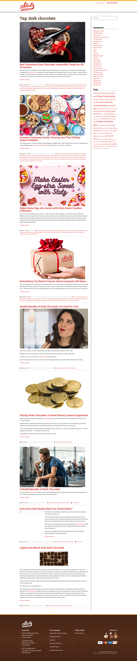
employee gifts (70, 298)
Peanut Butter (97, 62)
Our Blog (52, 640)
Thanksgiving (96, 80)
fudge (104, 114)
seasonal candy (75, 300)
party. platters (54, 159)
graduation (96, 53)
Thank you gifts (38, 161)
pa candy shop (48, 88)
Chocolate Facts (36, 368)
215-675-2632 (112, 3)
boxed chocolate (40, 230)
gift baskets (52, 157)
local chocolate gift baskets (30, 88)
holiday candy (23, 159)
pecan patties (99, 133)
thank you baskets (29, 161)
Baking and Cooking (98, 31)
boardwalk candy (72, 153)
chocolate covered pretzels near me (54, 155)
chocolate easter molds (44, 232)
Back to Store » (100, 3)
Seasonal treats (56, 88)
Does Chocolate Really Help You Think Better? (46, 508)
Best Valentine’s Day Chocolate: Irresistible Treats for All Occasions (52, 66)
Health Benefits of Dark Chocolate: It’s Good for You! (49, 306)
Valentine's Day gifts (30, 90)
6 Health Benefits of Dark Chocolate (40, 489)
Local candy (30, 159)
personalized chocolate (64, 159)
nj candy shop (112, 128)
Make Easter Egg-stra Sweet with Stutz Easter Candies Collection (51, 209)
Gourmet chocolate (56, 86)
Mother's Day (96, 60)
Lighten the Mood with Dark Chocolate (42, 547)
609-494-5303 (26, 653)
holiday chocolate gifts (76, 86)
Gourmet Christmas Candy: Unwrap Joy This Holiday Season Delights (50, 139)
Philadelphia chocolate (99, 136)
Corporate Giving (36, 153)
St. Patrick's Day (97, 72)
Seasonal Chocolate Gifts (55, 297)
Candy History (32, 442)
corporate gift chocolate (40, 298)
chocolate (67, 230)
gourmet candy (59, 157)
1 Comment (79, 541)
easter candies (73, 232)
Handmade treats (66, 86)
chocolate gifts (25, 86)
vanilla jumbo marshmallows (103, 148)
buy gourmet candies (25, 155)
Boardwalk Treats (98, 33)
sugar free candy (65, 88)
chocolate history (60, 442)
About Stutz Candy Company (58, 633)
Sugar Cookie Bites (96, 141)
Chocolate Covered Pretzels (101, 37)
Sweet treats (73, 88)
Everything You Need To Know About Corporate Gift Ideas (53, 281)
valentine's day (40, 84)
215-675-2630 (26, 637)
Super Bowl (96, 78)
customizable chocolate (52, 298)
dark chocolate (47, 86)
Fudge (95, 51)
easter (31, 230)
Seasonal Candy (50, 153)
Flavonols (71, 541)
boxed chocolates (63, 84)
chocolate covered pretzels (37, 155)
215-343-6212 (26, 645)
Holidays (43, 153)
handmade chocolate (25, 234)
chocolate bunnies (74, 230)
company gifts (29, 298)
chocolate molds (97, 41)
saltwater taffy (100, 139)
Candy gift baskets (72, 84)
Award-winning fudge (52, 84)
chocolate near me (76, 155)
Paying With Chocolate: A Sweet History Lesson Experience (54, 415)
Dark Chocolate (44, 368)
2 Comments (75, 502)
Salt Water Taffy (97, 64)
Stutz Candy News (47, 541)
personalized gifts (74, 159)
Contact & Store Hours (56, 650)
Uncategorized (66, 297)
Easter (68, 232)
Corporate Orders (55, 636)
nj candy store (40, 88)
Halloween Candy (98, 56)
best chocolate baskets (79, 297)
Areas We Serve (54, 647)
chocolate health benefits (62, 368)
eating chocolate (79, 524)
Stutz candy (114, 139)
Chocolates (33, 84)
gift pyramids (84, 298)
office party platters (45, 159)
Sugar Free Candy (98, 76)
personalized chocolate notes (63, 300)
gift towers (22, 300)
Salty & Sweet (97, 66)
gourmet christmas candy (69, 157)
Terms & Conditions (56, 643)
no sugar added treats (106, 130)
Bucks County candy (59, 230)
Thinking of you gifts (105, 146)
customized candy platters (36, 86)
